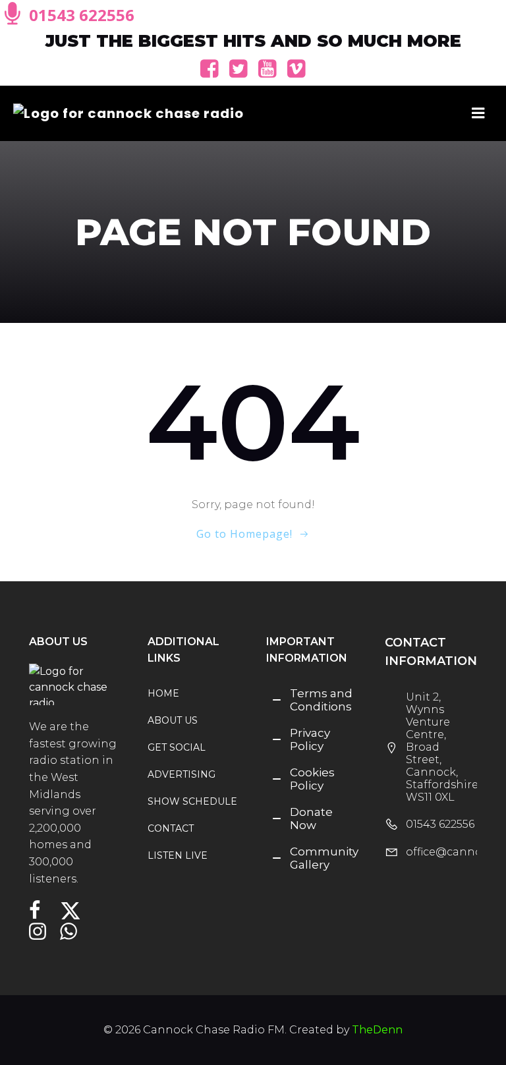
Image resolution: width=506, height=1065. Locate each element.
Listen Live (178, 855)
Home (163, 693)
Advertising (181, 774)
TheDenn (377, 1029)
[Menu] (478, 113)
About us (173, 720)
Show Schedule (187, 801)
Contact (171, 828)
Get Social (177, 747)
